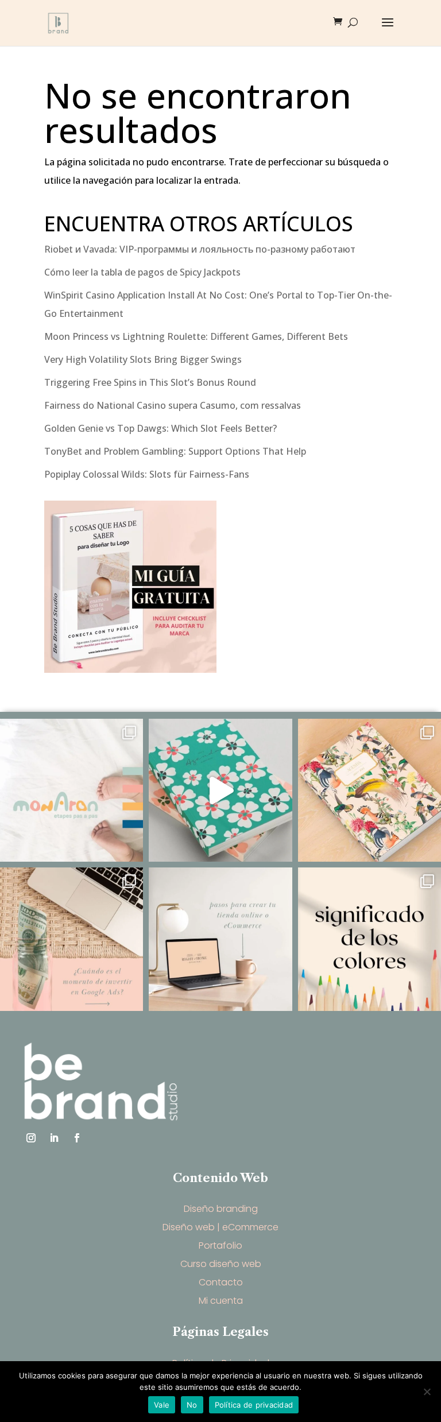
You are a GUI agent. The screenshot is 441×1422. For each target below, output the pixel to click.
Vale (161, 1404)
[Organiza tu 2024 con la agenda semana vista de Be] (220, 790)
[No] (426, 1391)
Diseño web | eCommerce (220, 1227)
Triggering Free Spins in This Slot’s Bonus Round (150, 382)
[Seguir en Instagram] (31, 1138)
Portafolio (220, 1245)
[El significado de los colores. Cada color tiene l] (369, 938)
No (192, 1404)
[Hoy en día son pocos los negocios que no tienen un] (220, 938)
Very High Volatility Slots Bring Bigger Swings (143, 359)
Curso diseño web (220, 1263)
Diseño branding (221, 1208)
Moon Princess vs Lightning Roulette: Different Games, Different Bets (196, 336)
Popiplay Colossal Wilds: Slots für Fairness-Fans (146, 474)
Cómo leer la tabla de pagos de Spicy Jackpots (142, 272)
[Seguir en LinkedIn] (54, 1138)
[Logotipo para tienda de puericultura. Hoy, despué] (71, 790)
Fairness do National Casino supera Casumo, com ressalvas (172, 405)
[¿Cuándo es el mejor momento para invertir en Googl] (71, 938)
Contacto (221, 1282)
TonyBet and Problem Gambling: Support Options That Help (175, 451)
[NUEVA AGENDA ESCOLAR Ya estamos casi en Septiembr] (369, 790)
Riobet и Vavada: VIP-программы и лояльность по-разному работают (199, 249)
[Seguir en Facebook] (77, 1138)
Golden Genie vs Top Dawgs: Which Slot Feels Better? (160, 428)
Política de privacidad (254, 1404)
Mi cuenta (221, 1300)
